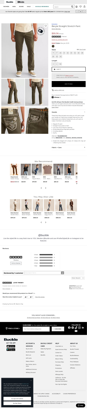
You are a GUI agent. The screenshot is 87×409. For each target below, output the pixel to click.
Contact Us (58, 352)
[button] (6, 6)
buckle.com (25, 383)
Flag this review (40, 297)
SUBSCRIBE (58, 329)
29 (57, 53)
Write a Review (15, 263)
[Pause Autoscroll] (80, 11)
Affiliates (72, 368)
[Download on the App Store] (11, 346)
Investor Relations (75, 365)
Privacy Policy (15, 393)
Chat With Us (59, 346)
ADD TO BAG (69, 84)
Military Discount (31, 372)
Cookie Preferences (69, 393)
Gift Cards (29, 358)
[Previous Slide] (77, 11)
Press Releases (74, 361)
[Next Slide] (84, 11)
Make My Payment (46, 349)
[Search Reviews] (62, 272)
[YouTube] (76, 331)
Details (54, 112)
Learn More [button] (55, 107)
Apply (42, 352)
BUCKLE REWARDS (42, 6)
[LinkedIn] (83, 327)
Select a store (69, 75)
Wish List (28, 355)
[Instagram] (79, 327)
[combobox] (62, 6)
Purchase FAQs (59, 362)
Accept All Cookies (17, 398)
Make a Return (30, 361)
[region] (17, 392)
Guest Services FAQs (61, 349)
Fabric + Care (57, 147)
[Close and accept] (31, 380)
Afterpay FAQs (59, 374)
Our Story (73, 346)
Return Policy (59, 359)
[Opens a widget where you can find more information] (80, 406)
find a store (14, 328)
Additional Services (31, 369)
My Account (29, 349)
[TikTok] (76, 327)
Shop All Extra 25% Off (60, 40)
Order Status (59, 355)
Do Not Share (17, 403)
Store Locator (59, 371)
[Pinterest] (72, 327)
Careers (72, 352)
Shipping (58, 365)
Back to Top (19, 304)
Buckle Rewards (30, 352)
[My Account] (77, 6)
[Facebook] (69, 327)
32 (56, 64)
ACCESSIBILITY (56, 393)
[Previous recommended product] (41, 188)
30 (53, 64)
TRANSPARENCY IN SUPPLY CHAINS (39, 393)
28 (53, 53)
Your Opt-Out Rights (61, 384)
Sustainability (74, 358)
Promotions (58, 368)
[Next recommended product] (46, 188)
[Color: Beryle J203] (53, 46)
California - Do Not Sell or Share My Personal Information (61, 379)
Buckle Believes (74, 355)
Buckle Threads (74, 349)
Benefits (43, 355)
